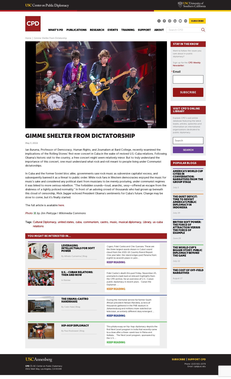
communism (91, 222)
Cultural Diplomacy (44, 222)
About (159, 30)
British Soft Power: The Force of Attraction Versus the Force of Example (187, 227)
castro (104, 222)
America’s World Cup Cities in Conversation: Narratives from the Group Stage (188, 176)
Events (113, 30)
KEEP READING (116, 262)
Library (147, 222)
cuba (79, 222)
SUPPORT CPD (197, 359)
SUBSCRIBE (197, 21)
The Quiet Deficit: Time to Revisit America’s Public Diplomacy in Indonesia (185, 202)
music (113, 222)
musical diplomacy (130, 222)
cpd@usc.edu (200, 366)
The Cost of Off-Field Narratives (188, 271)
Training (128, 30)
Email (176, 71)
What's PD (55, 30)
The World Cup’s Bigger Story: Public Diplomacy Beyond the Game (187, 251)
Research (97, 30)
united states (66, 222)
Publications (76, 30)
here (61, 205)
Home (28, 38)
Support (144, 30)
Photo (29, 213)
